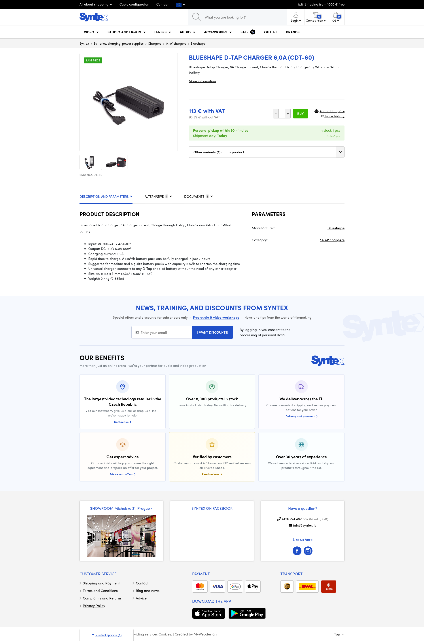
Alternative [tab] (156, 196)
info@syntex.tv (304, 525)
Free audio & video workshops (216, 317)
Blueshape (198, 43)
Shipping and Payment (101, 583)
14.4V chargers (176, 43)
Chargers (154, 43)
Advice (141, 598)
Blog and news (147, 590)
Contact (162, 4)
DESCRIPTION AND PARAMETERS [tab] (104, 196)
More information (202, 80)
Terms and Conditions (100, 590)
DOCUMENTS (196, 196)
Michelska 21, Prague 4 (133, 508)
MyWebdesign (205, 634)
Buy (300, 113)
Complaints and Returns (102, 598)
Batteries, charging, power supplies (118, 43)
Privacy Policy (94, 605)
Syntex (84, 43)
